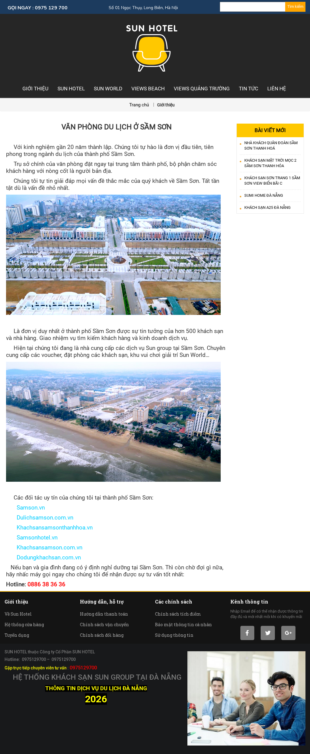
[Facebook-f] (247, 633)
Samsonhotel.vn (32, 537)
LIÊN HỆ (276, 89)
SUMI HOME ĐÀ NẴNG (263, 195)
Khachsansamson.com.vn (44, 547)
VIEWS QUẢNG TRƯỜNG (202, 89)
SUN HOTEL (71, 89)
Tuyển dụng (17, 635)
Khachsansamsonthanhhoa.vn (49, 527)
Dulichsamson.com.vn (39, 517)
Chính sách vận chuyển (104, 624)
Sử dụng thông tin (174, 635)
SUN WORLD (108, 89)
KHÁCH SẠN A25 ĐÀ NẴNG (267, 207)
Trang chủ (139, 105)
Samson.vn (25, 507)
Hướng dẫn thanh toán (104, 614)
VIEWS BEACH (148, 89)
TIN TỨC (248, 89)
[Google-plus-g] (288, 633)
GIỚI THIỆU (35, 89)
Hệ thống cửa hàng (24, 624)
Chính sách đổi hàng (102, 635)
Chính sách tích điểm (178, 614)
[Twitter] (268, 633)
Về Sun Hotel (18, 614)
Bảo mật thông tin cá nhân (183, 624)
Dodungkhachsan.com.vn (43, 557)
